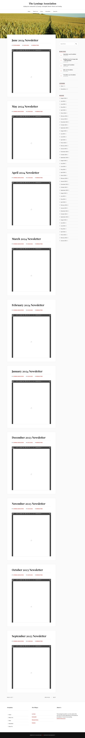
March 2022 (63, 234)
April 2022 (63, 231)
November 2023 (64, 184)
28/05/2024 (26, 45)
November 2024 (64, 151)
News (42, 11)
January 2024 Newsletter (27, 371)
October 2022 (64, 214)
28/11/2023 (30, 442)
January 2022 (64, 240)
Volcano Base (38, 735)
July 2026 (63, 101)
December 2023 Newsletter (29, 437)
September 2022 (64, 216)
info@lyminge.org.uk (61, 718)
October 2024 (64, 154)
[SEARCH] (76, 44)
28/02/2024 (30, 243)
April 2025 (63, 139)
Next (54, 697)
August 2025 (63, 130)
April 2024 (63, 172)
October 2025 (64, 124)
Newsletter (48, 11)
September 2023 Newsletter (29, 636)
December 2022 (64, 211)
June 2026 (63, 104)
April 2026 (63, 110)
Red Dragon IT (51, 735)
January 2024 (64, 181)
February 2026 (64, 116)
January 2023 (64, 208)
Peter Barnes (16, 45)
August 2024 (63, 160)
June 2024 (63, 166)
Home (29, 11)
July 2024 (63, 163)
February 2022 (64, 237)
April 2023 (63, 202)
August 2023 (63, 193)
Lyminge (33, 713)
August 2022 (63, 219)
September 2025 (64, 127)
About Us (55, 11)
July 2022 (63, 222)
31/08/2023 (30, 641)
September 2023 (64, 190)
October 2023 (64, 187)
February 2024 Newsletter (28, 305)
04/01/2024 (30, 376)
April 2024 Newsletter (25, 172)
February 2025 (64, 145)
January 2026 (64, 119)
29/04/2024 (30, 111)
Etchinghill (34, 716)
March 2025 (63, 142)
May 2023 (63, 199)
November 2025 (64, 122)
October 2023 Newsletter (27, 570)
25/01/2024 (30, 310)
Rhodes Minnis (35, 719)
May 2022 (63, 228)
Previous (47, 697)
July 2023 (63, 196)
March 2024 (63, 175)
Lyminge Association (18, 111)
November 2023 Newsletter (28, 503)
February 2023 (64, 205)
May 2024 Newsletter (25, 106)
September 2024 (64, 157)
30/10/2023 (30, 508)
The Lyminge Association (42, 3)
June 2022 (63, 225)
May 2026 (63, 107)
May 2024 (63, 169)
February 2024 (64, 178)
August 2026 (63, 98)
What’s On (35, 11)
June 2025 (63, 136)
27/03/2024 (30, 177)
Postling (33, 722)
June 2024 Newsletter (25, 40)
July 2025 (63, 133)
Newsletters (35, 45)
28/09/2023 (30, 574)
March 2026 (63, 113)
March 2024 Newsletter (26, 239)
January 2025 (64, 148)
